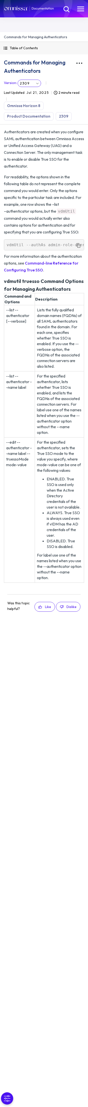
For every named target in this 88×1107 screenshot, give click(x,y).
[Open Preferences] (7, 1098)
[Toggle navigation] (81, 8)
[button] (44, 48)
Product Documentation (28, 116)
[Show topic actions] (79, 63)
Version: (10, 83)
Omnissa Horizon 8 (23, 105)
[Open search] (66, 8)
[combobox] (29, 83)
